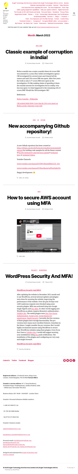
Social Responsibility (40, 16)
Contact (56, 19)
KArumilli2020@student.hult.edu (14, 445)
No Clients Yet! (28, 23)
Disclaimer (56, 12)
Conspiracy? (37, 21)
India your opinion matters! (49, 10)
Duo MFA (34, 309)
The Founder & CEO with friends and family (27, 12)
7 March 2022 (49, 282)
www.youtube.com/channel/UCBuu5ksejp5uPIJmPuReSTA (38, 168)
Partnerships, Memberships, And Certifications (54, 14)
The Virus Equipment (54, 7)
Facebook (22, 360)
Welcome (39, 46)
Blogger (31, 360)
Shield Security (32, 318)
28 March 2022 (48, 209)
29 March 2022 (48, 137)
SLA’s (37, 14)
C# (38, 120)
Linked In (6, 360)
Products (64, 16)
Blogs (57, 16)
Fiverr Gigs (65, 7)
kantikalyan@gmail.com (11, 443)
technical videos (29, 155)
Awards (66, 3)
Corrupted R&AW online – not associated (54, 21)
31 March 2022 (48, 63)
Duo (36, 335)
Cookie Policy (64, 19)
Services (50, 16)
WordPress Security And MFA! (39, 276)
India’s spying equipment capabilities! (28, 10)
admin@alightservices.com (12, 429)
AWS (34, 120)
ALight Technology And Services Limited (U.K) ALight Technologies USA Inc (33, 467)
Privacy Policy (64, 12)
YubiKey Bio (21, 314)
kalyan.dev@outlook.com (11, 447)
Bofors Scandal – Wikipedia (27, 99)
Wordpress (43, 270)
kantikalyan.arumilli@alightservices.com (16, 435)
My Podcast (18, 23)
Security (34, 270)
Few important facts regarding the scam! (34, 7)
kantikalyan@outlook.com (22, 440)
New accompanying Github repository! (39, 128)
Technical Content (25, 21)
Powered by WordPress (12, 469)
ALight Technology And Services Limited (34, 153)
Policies (30, 14)
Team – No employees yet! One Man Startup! (39, 19)
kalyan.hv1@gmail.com (28, 447)
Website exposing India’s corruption (41, 5)
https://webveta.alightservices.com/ (48, 27)
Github (43, 120)
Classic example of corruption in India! (39, 54)
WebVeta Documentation (55, 23)
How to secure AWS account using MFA (39, 200)
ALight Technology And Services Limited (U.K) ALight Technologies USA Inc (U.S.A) (37, 3)
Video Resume (64, 5)
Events (36, 23)
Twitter (14, 360)
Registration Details (21, 14)
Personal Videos (46, 12)
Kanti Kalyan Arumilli (34, 63)
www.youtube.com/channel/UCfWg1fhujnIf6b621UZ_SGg (38, 164)
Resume (55, 5)
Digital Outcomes (63, 10)
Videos (66, 23)
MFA (23, 256)
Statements (42, 23)
